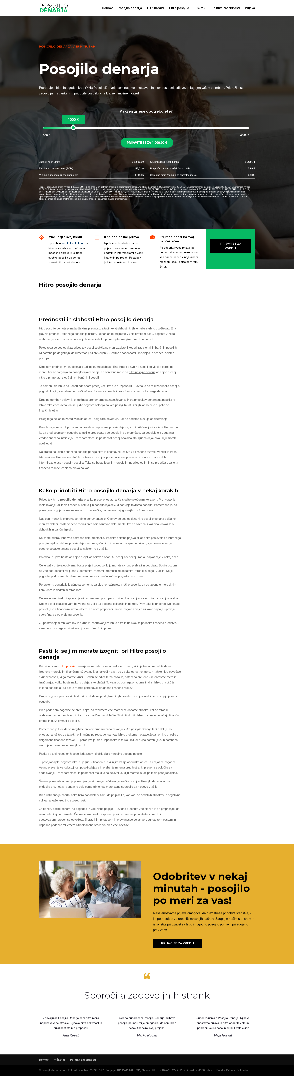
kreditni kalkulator (73, 243)
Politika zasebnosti (225, 8)
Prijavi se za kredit (230, 246)
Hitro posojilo (179, 8)
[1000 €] (73, 127)
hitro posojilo (68, 666)
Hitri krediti (155, 8)
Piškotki (200, 8)
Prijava (250, 8)
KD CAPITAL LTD (128, 1070)
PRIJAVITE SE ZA (147, 142)
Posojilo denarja (130, 8)
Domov (107, 8)
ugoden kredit (76, 87)
